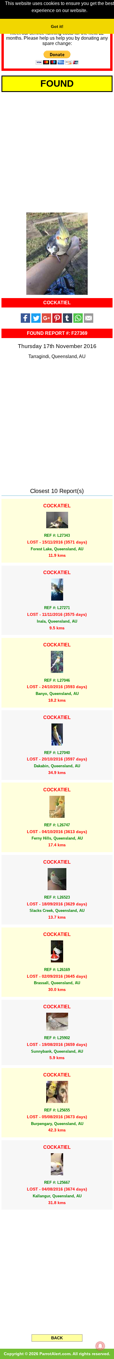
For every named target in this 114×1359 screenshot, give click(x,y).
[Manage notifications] (100, 1346)
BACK (57, 1337)
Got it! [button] (57, 26)
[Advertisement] (57, 151)
